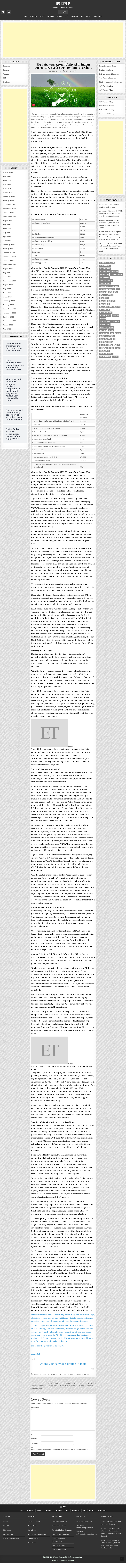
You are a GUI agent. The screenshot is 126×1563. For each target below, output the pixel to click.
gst (118, 289)
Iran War (103, 318)
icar (81, 1374)
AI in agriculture (62, 1374)
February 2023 (9, 301)
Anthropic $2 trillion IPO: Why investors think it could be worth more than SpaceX (111, 213)
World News (98, 16)
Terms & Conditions (11, 1539)
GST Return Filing (106, 90)
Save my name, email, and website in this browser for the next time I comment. (62, 1450)
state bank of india (106, 342)
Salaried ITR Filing (106, 110)
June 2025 (7, 229)
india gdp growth (106, 313)
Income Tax (74, 16)
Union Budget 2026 (106, 354)
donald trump (105, 277)
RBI (82, 16)
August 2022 (8, 325)
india (115, 292)
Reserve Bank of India (107, 336)
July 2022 (7, 329)
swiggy (116, 345)
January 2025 (8, 249)
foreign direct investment (109, 286)
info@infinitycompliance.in (86, 1534)
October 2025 (8, 213)
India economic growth (108, 301)
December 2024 (9, 253)
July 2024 (7, 273)
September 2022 (9, 321)
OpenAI (111, 330)
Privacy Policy (9, 1534)
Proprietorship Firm (107, 66)
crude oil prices (116, 274)
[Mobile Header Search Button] (9, 12)
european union (105, 283)
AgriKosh (43, 1374)
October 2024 (8, 261)
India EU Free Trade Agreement (110, 307)
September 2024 (9, 265)
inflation (116, 315)
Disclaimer (7, 1530)
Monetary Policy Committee (109, 321)
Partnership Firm (106, 70)
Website (34, 1443)
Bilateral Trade (105, 269)
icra (110, 292)
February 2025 (9, 245)
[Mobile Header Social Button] (3, 12)
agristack (51, 1374)
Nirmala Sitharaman (107, 327)
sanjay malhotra (105, 339)
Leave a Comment (70, 71)
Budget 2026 (75, 1374)
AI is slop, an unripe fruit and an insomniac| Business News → (72, 1383)
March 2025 (7, 241)
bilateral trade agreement (109, 271)
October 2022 (8, 317)
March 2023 (7, 297)
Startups (33, 16)
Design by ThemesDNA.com (63, 1561)
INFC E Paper (62, 3)
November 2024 (9, 257)
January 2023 (8, 305)
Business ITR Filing (106, 114)
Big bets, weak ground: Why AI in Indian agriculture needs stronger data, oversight (63, 65)
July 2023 (7, 289)
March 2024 (7, 277)
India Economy (105, 304)
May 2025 (7, 233)
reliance (118, 333)
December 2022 (9, 309)
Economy (60, 16)
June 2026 (7, 181)
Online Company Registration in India (63, 1363)
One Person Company (108, 78)
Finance (42, 16)
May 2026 (7, 184)
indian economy (105, 315)
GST (67, 16)
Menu (64, 12)
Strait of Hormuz (106, 345)
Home (25, 16)
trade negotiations (106, 348)
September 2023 (9, 281)
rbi (112, 333)
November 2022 (9, 313)
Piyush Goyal (104, 333)
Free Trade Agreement (107, 289)
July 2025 (7, 225)
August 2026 (8, 172)
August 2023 (8, 285)
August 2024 (8, 269)
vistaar (87, 1374)
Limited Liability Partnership (110, 82)
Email (34, 1439)
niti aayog (103, 330)
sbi (115, 339)
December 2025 (9, 205)
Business (50, 16)
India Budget (104, 298)
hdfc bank (103, 292)
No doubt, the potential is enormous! (48, 1346)
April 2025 (7, 237)
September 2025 (9, 217)
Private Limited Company (109, 74)
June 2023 (7, 293)
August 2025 (8, 221)
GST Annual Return (106, 106)
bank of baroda (105, 266)
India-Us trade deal (106, 295)
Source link (35, 1354)
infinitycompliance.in (84, 1528)
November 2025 (9, 209)
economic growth (106, 280)
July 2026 (7, 177)
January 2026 (8, 201)
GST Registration (106, 86)
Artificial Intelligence (107, 263)
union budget (104, 351)
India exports (104, 310)
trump (117, 348)
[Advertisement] (63, 39)
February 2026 (9, 197)
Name (34, 1434)
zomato (115, 357)
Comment (35, 1407)
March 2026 (7, 193)
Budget (88, 16)
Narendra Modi (105, 324)
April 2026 (7, 189)
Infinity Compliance (84, 1522)
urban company (105, 357)
